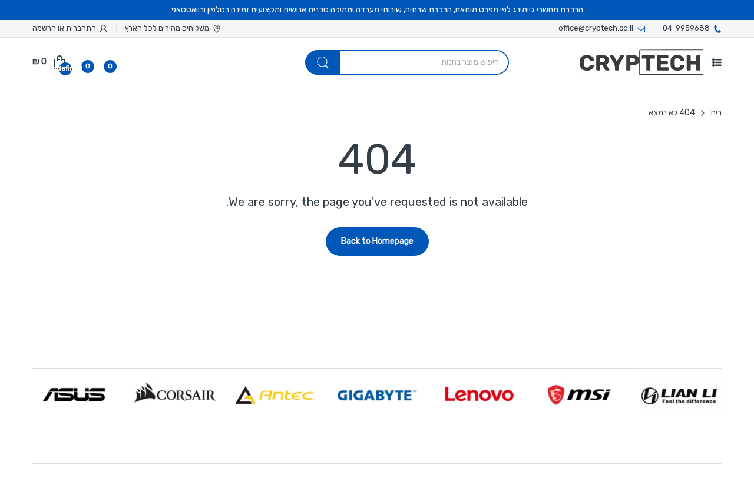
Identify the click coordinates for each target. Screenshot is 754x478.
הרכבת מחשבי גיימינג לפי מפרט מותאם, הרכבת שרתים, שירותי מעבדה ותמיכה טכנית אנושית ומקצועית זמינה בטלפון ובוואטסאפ (377, 10)
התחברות (80, 28)
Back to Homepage (377, 241)
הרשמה (44, 28)
